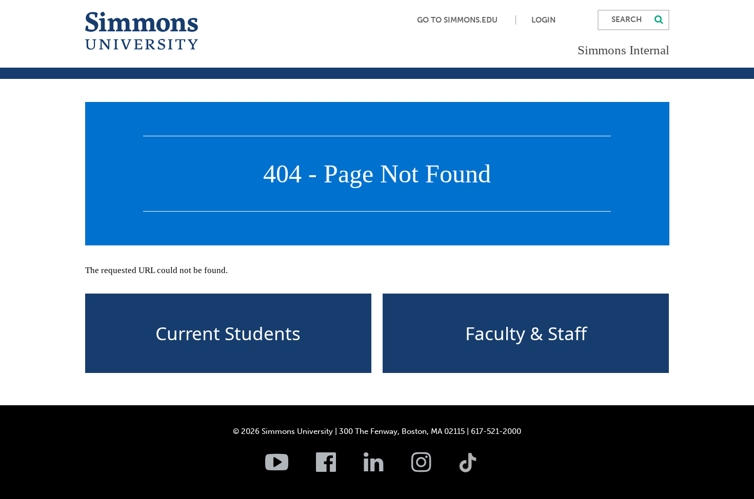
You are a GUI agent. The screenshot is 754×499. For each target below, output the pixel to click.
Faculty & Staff (526, 333)
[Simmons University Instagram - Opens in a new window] (434, 467)
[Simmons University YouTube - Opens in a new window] (289, 467)
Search (626, 19)
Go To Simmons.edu (457, 20)
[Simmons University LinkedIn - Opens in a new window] (386, 467)
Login (543, 20)
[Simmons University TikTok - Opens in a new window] (484, 440)
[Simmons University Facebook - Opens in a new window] (339, 467)
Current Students (228, 333)
